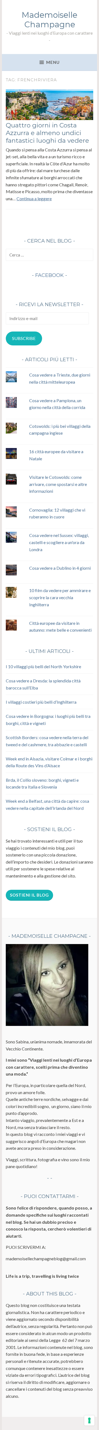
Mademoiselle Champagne (49, 19)
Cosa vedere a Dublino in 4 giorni (60, 568)
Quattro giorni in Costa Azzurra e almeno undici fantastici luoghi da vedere (47, 132)
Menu (53, 62)
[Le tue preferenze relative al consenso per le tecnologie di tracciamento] (89, 1420)
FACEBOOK (49, 275)
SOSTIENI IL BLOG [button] (29, 894)
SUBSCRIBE (23, 338)
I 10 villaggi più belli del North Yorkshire (43, 666)
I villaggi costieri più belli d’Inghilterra (41, 701)
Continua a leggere (34, 198)
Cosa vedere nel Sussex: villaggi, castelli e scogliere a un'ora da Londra (59, 542)
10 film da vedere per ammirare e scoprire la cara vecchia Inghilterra (60, 597)
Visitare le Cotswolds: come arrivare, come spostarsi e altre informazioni (58, 484)
